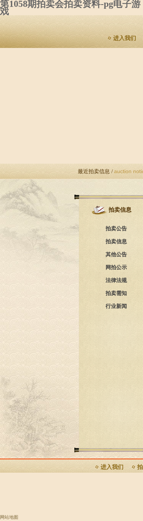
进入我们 (124, 38)
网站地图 (9, 517)
